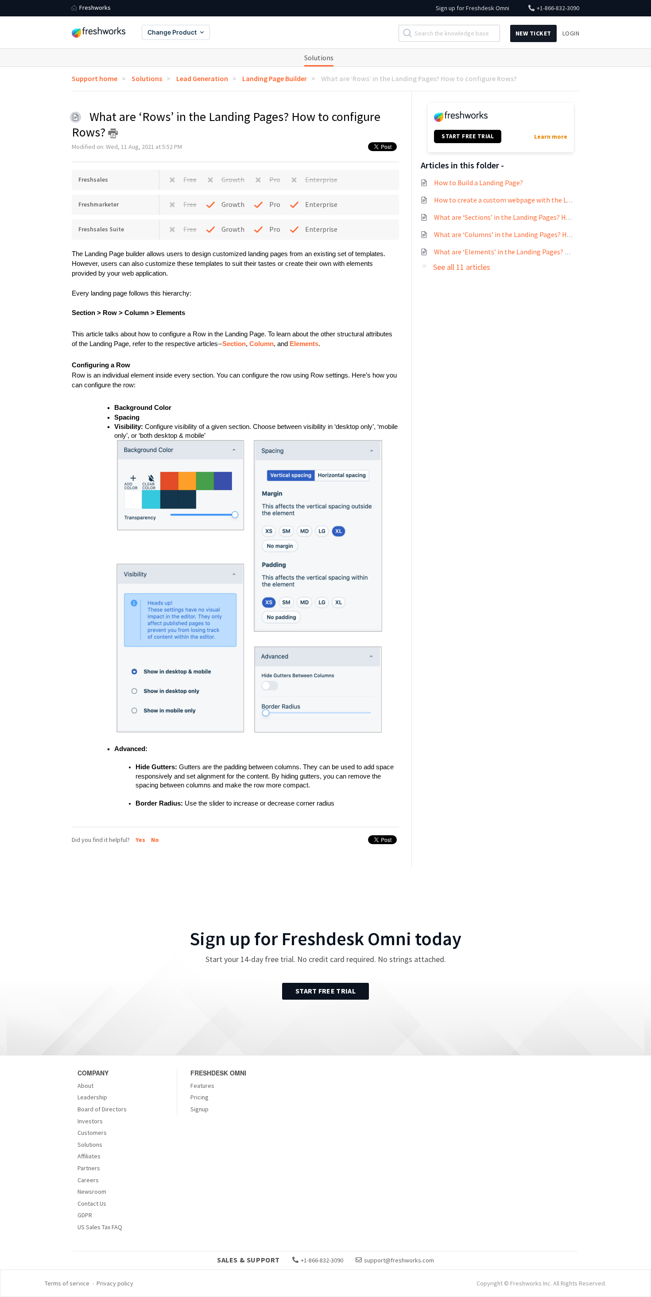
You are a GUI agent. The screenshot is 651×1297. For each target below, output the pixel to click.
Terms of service (67, 1283)
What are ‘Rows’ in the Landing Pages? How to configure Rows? (419, 78)
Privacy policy (115, 1283)
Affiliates (89, 1156)
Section (234, 343)
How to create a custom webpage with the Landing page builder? (532, 199)
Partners (89, 1168)
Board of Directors (102, 1109)
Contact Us (92, 1203)
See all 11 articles (461, 267)
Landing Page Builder (274, 78)
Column (261, 343)
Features (202, 1086)
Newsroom (92, 1192)
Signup (199, 1109)
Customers (92, 1133)
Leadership (92, 1097)
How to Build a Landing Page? (478, 182)
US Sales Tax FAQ (100, 1227)
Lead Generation (202, 78)
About (85, 1086)
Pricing (199, 1097)
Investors (90, 1121)
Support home (94, 78)
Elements (304, 343)
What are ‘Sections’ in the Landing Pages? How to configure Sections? (539, 217)
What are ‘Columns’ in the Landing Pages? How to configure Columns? (540, 234)
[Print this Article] (113, 133)
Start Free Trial (325, 990)
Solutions (318, 57)
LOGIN (571, 33)
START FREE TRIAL (468, 136)
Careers (88, 1180)
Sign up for (472, 8)
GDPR (85, 1215)
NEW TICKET (533, 33)
